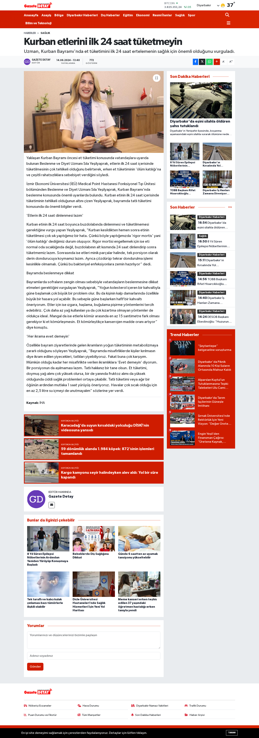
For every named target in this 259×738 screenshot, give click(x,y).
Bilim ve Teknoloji (38, 23)
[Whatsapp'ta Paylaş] (209, 62)
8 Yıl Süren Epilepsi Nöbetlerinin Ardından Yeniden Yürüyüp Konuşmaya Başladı (212, 244)
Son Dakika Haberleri (148, 715)
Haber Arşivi (197, 715)
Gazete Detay (61, 496)
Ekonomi (142, 15)
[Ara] (227, 15)
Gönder (35, 666)
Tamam (231, 733)
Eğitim (128, 15)
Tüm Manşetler (91, 715)
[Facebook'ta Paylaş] (195, 62)
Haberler (30, 33)
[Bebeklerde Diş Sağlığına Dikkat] (94, 538)
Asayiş (46, 15)
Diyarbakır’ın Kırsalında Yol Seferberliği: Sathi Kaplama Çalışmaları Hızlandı (211, 263)
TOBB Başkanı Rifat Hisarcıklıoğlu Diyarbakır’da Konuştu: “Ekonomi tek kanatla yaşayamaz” (213, 282)
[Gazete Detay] (36, 499)
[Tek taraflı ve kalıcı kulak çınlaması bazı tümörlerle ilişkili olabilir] (48, 584)
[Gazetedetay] (38, 5)
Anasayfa (31, 15)
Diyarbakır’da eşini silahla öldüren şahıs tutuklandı (211, 225)
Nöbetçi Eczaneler (40, 705)
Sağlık (180, 15)
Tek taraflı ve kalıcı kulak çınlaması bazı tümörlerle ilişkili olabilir (45, 603)
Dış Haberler (110, 15)
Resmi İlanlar (162, 15)
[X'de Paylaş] (202, 62)
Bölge (59, 15)
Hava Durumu (91, 705)
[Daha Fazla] (217, 62)
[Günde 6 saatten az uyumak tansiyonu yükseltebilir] (139, 538)
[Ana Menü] (228, 23)
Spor (191, 15)
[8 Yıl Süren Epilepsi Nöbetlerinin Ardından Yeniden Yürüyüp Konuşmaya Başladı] (48, 538)
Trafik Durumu (197, 705)
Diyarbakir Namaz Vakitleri (152, 705)
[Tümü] (230, 207)
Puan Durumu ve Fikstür (42, 715)
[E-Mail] (52, 505)
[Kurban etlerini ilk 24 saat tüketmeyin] (94, 112)
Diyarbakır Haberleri (82, 15)
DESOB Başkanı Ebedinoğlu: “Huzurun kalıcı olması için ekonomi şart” (213, 319)
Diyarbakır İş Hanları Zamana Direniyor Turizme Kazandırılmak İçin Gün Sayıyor (213, 300)
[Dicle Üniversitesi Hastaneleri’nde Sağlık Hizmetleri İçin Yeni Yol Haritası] (94, 584)
